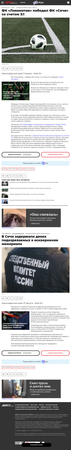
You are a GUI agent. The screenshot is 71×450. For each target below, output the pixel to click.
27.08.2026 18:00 (6, 233)
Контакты (55, 407)
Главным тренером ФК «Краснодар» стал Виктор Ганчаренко (27, 194)
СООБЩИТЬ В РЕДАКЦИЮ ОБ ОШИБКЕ (49, 409)
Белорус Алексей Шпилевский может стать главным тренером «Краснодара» (32, 200)
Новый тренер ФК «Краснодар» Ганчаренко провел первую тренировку (30, 188)
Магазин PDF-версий (51, 405)
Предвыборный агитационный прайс (26, 409)
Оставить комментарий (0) (55, 154)
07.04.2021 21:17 (6, 7)
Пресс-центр (33, 405)
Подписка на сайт (46, 407)
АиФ (3, 294)
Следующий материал (36, 445)
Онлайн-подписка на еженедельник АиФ (27, 407)
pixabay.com (5, 64)
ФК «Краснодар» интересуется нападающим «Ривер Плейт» (43, 124)
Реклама (41, 405)
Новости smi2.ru (8, 228)
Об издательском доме (22, 405)
